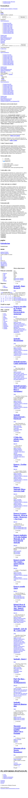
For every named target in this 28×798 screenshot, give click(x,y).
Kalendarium (5, 243)
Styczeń (5, 315)
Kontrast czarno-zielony (8, 29)
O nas (4, 774)
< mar (2, 292)
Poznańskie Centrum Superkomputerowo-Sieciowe (10, 788)
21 (12, 298)
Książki (5, 277)
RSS (18, 101)
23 (3, 300)
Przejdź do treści (6, 2)
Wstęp (4, 313)
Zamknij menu (4, 35)
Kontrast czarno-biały (8, 24)
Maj (4, 319)
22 (1, 300)
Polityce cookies (13, 140)
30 (3, 301)
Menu (2, 75)
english (2, 13)
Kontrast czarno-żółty (8, 28)
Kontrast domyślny (7, 23)
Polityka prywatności (7, 778)
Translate (11, 74)
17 (5, 298)
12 (9, 297)
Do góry (15, 767)
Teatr (4, 274)
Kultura (6, 252)
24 (5, 300)
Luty (4, 316)
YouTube (7, 101)
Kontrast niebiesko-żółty (8, 33)
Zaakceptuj (3, 237)
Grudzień (5, 328)
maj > (11, 292)
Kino (4, 286)
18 (7, 298)
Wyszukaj (23, 17)
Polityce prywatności (15, 135)
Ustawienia (3, 235)
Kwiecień (5, 318)
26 (9, 300)
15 (1, 298)
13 (10, 297)
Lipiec (4, 322)
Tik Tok (11, 101)
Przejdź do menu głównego (9, 1)
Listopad (5, 327)
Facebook (3, 41)
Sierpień (5, 323)
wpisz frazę (5, 17)
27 (10, 300)
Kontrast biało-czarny (8, 25)
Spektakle (5, 287)
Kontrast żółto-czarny (8, 26)
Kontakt (5, 775)
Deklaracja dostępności (8, 777)
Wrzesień (5, 324)
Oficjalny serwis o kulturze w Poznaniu (9, 8)
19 (9, 298)
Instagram (3, 42)
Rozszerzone (7, 160)
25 (7, 300)
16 (3, 298)
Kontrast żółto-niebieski (8, 31)
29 (1, 301)
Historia (5, 280)
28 (12, 300)
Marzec (4, 317)
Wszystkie (7, 158)
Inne (4, 279)
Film (4, 275)
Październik (5, 326)
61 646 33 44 (3, 48)
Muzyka (5, 273)
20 (10, 298)
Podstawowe (7, 161)
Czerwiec (5, 321)
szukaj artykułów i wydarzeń (6, 45)
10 (5, 297)
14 (12, 297)
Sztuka (4, 278)
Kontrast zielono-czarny (8, 30)
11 (6, 297)
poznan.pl (3, 252)
